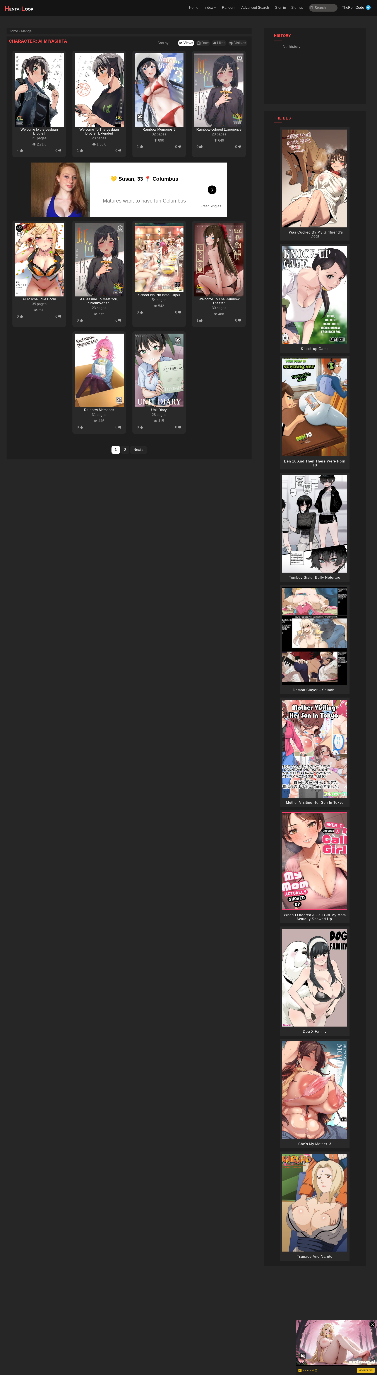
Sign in (280, 7)
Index (208, 7)
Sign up (297, 7)
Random (228, 7)
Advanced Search (255, 7)
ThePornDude (353, 7)
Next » (139, 450)
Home (193, 7)
